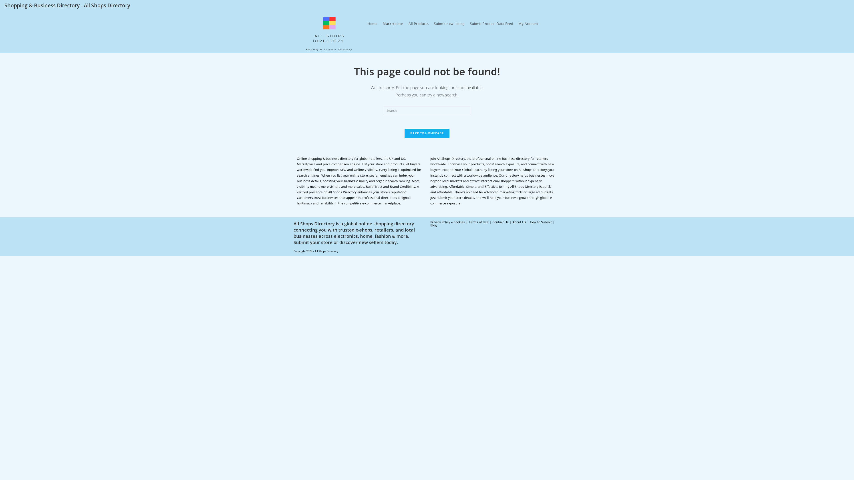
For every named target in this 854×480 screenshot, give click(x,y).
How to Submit (541, 222)
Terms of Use (478, 222)
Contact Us (500, 222)
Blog (433, 225)
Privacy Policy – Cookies (447, 222)
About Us (519, 222)
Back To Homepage (427, 133)
